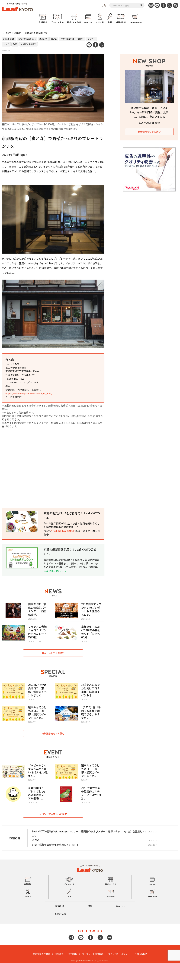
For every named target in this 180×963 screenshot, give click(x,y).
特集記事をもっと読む (53, 733)
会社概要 (59, 953)
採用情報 (73, 953)
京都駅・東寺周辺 (28, 44)
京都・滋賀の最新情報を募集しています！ (55, 844)
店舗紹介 (17, 33)
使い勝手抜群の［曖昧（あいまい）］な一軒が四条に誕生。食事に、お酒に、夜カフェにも (149, 112)
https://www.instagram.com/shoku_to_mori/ (28, 393)
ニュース (120, 905)
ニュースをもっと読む (53, 652)
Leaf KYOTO (6, 33)
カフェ (54, 38)
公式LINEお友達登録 (62, 531)
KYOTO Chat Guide (27, 38)
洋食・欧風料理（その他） (72, 38)
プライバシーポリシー (118, 953)
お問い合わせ (140, 953)
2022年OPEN (9, 38)
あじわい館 (60, 914)
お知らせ (37, 840)
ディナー (91, 38)
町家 (15, 44)
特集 (90, 905)
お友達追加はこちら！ (56, 570)
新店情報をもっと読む (149, 131)
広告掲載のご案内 (41, 953)
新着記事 (43, 38)
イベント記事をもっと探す (53, 814)
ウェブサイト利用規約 (92, 953)
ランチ (6, 44)
